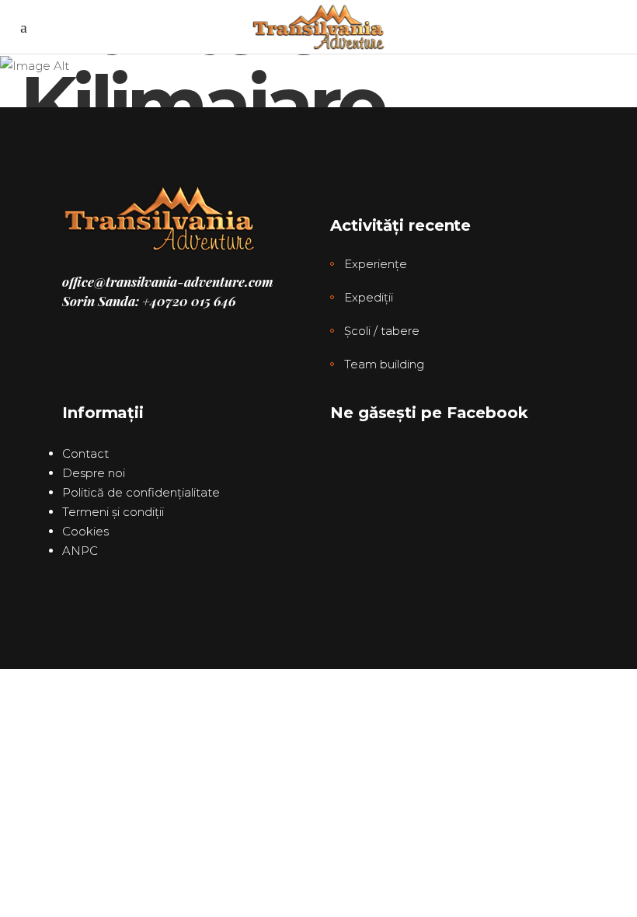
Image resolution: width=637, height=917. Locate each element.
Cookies (85, 531)
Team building (384, 364)
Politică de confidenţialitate (141, 492)
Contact (85, 453)
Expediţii (368, 297)
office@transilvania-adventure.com (167, 281)
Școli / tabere (381, 330)
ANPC (80, 550)
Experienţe (375, 263)
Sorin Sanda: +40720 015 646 (149, 300)
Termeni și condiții (113, 511)
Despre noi (93, 472)
